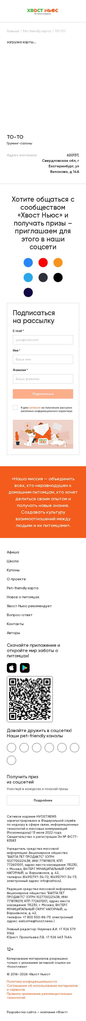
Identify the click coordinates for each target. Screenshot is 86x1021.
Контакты (15, 624)
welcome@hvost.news (36, 921)
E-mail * (18, 331)
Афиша (13, 552)
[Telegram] (28, 277)
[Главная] (43, 11)
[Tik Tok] (58, 277)
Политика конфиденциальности (32, 981)
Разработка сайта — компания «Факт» (37, 1012)
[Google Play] (25, 668)
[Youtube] (43, 262)
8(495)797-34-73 (63, 877)
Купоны (13, 570)
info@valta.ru (50, 881)
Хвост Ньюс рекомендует (29, 606)
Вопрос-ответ (20, 615)
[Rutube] (28, 292)
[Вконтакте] (28, 262)
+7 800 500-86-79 (36, 917)
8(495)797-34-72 (36, 877)
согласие (35, 407)
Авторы (13, 633)
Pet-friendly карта (22, 588)
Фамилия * (20, 370)
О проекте (16, 579)
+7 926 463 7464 (59, 937)
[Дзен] (43, 277)
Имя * (16, 350)
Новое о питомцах (23, 597)
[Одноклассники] (58, 262)
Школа (13, 561)
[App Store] (12, 668)
